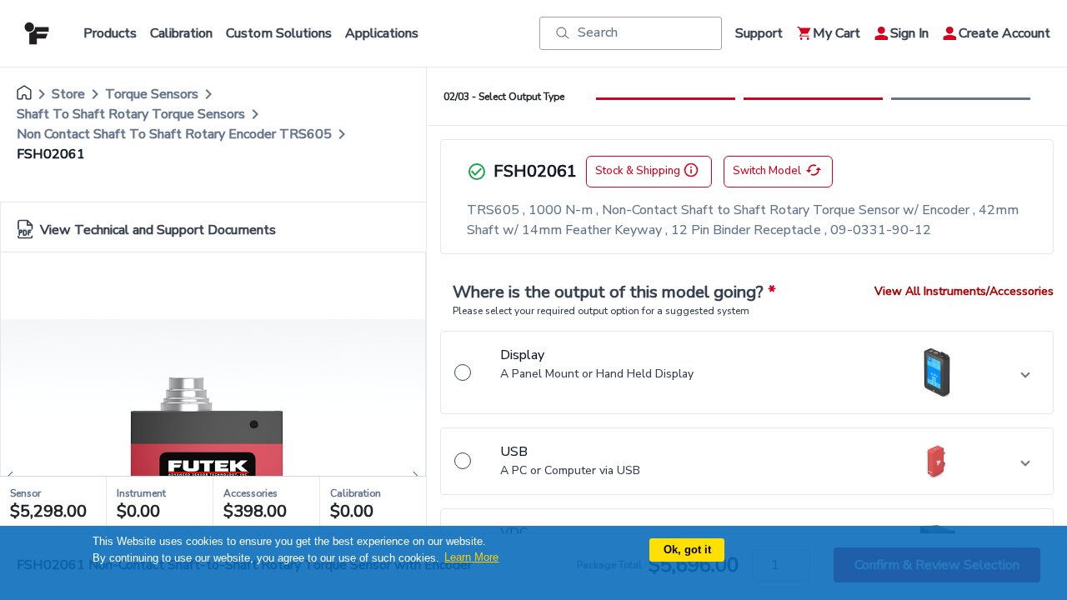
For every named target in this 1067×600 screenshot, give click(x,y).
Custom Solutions (279, 33)
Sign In (909, 33)
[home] (24, 94)
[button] (747, 372)
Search (598, 32)
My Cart (836, 33)
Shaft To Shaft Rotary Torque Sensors (131, 114)
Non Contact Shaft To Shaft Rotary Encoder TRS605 (174, 134)
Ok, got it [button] (687, 549)
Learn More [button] (471, 557)
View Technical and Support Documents (158, 230)
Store (68, 94)
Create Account (1004, 33)
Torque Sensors (151, 94)
